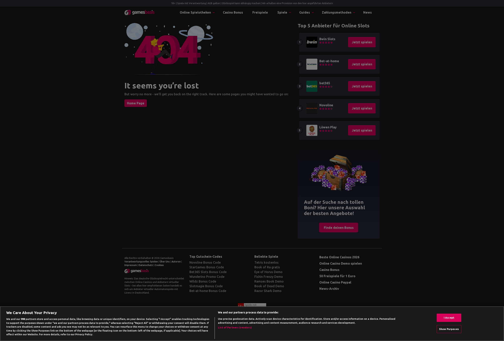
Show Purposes (449, 329)
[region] (252, 323)
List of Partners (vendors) (235, 327)
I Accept (449, 317)
